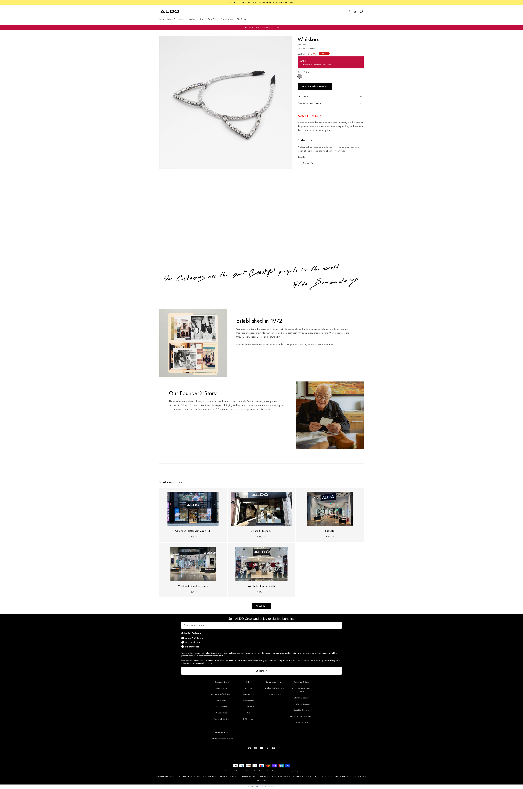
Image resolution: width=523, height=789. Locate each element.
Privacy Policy (222, 712)
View (191, 536)
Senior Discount (301, 722)
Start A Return (222, 700)
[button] (349, 11)
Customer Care (222, 682)
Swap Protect (221, 706)
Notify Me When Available (315, 86)
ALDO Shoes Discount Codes (301, 690)
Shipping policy (292, 771)
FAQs (248, 712)
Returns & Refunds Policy (221, 694)
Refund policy (251, 771)
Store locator (248, 694)
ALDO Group (248, 706)
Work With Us (221, 732)
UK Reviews (248, 719)
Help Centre (221, 688)
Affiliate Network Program (221, 738)
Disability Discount (301, 710)
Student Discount (301, 697)
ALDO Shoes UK (237, 771)
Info (248, 682)
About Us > (261, 605)
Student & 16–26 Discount (301, 716)
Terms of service (278, 771)
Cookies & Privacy (275, 682)
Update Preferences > (274, 688)
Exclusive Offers (301, 682)
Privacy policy (264, 771)
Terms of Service (221, 719)
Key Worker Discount (301, 704)
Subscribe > (261, 671)
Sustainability (248, 700)
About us (248, 688)
